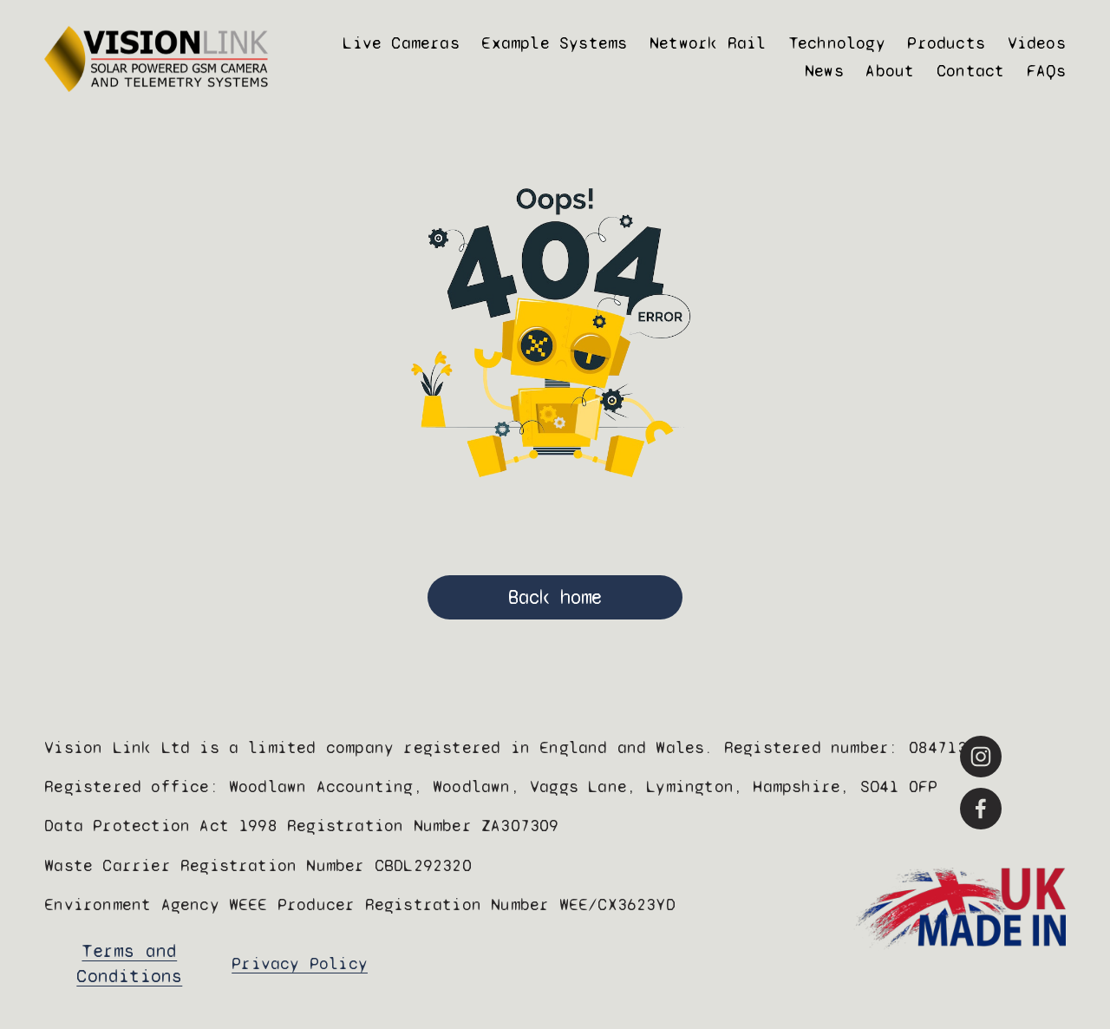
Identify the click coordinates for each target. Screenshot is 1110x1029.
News (824, 71)
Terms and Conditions (129, 964)
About (889, 71)
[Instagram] (981, 756)
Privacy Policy (300, 963)
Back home (555, 597)
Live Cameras (401, 43)
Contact (970, 71)
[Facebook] (981, 808)
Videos (1037, 43)
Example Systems (554, 43)
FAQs (1046, 71)
